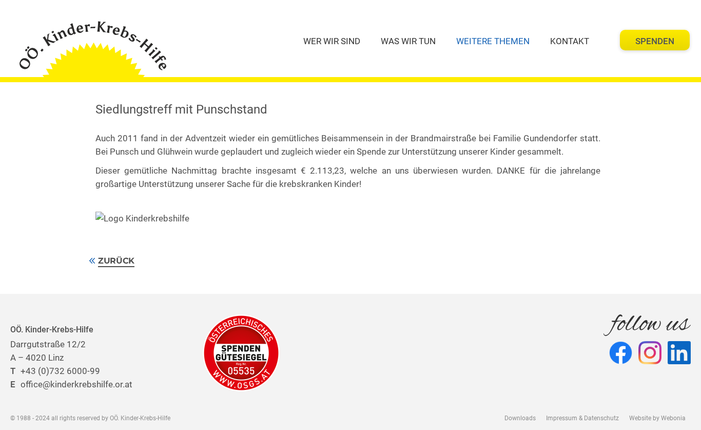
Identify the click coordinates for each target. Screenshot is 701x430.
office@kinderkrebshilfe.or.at (71, 384)
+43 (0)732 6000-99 (55, 371)
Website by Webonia (657, 418)
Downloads (520, 418)
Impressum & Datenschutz (582, 418)
